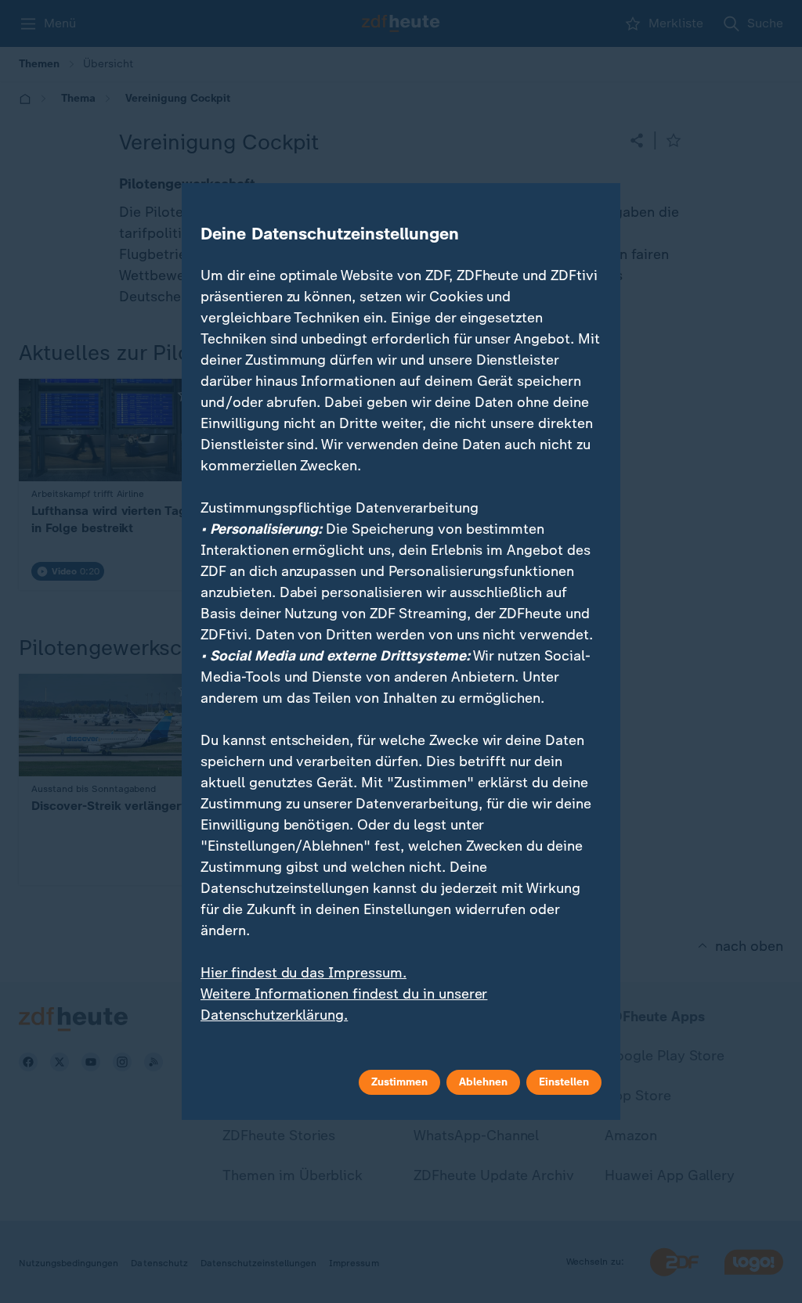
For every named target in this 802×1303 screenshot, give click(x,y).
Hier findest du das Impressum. (303, 972)
